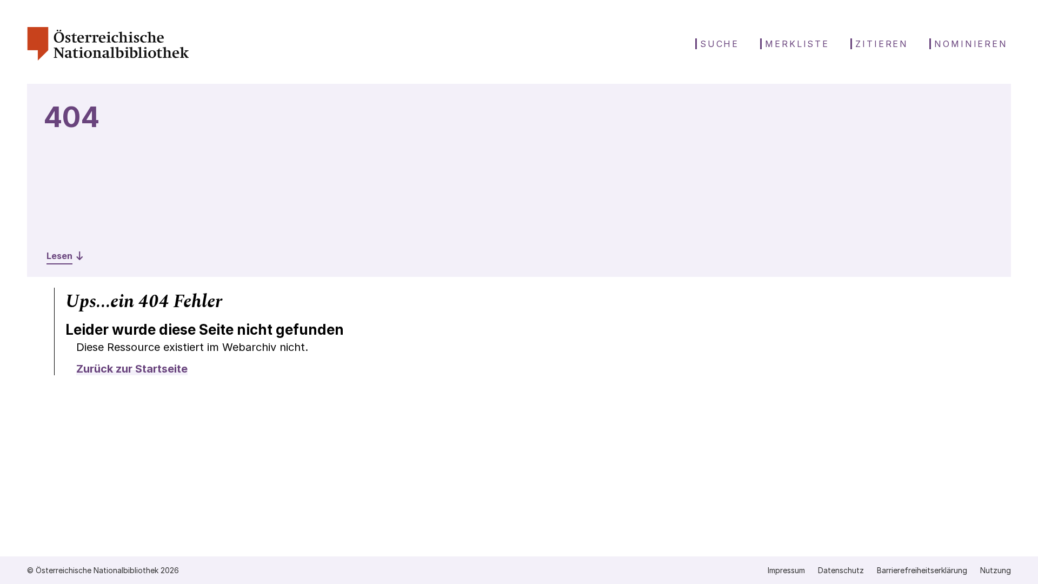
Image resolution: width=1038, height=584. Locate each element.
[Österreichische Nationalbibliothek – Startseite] (108, 57)
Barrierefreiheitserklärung (922, 570)
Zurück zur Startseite (132, 368)
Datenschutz (841, 570)
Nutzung (995, 570)
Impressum (786, 570)
